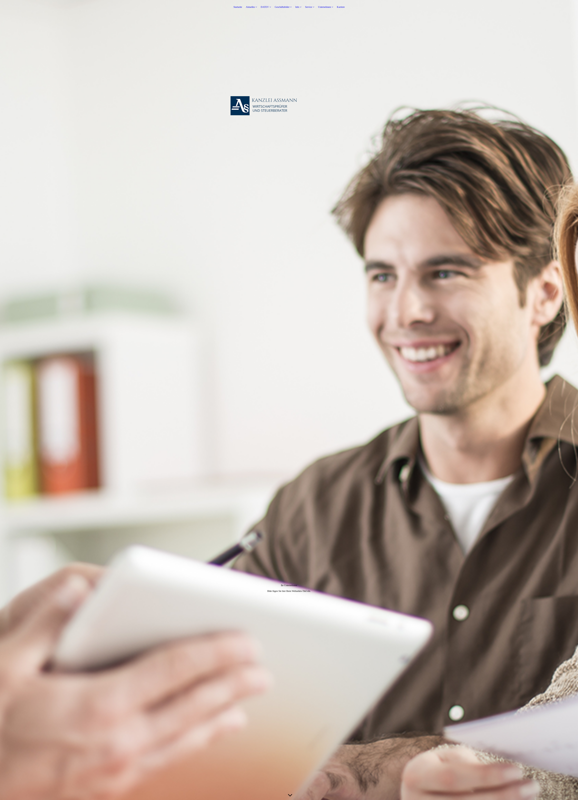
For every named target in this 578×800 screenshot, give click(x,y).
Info (297, 7)
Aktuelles (250, 7)
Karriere (341, 7)
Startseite (237, 7)
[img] (289, 400)
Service (308, 7)
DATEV (265, 7)
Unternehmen (324, 7)
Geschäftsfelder (282, 7)
